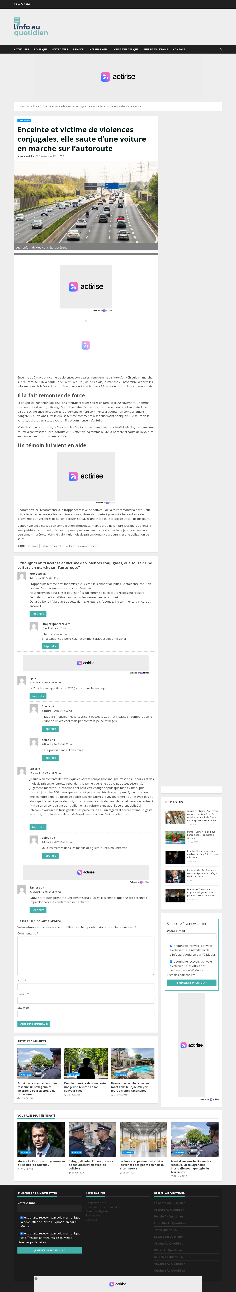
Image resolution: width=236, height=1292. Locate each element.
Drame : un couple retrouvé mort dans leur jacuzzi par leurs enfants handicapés (132, 1063)
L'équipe (91, 1219)
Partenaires (93, 1215)
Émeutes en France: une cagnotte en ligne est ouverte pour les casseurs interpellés (201, 892)
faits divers (33, 545)
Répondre (38, 614)
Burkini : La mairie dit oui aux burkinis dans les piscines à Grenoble (201, 834)
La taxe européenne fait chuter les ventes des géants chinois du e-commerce (143, 1139)
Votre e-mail (176, 931)
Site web (23, 1008)
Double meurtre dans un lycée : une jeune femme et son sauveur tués (86, 1063)
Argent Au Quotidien (168, 1243)
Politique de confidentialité (103, 1207)
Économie (128, 1152)
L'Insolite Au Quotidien (170, 1223)
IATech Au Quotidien (168, 1257)
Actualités (21, 49)
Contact (179, 49)
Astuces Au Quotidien (169, 1210)
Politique (40, 49)
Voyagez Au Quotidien (169, 1264)
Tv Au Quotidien (165, 1230)
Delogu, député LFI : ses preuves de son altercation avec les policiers (92, 1139)
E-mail (23, 994)
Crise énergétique (126, 49)
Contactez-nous (96, 1203)
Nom (21, 980)
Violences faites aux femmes (81, 545)
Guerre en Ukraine (155, 49)
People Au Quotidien (168, 1216)
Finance (78, 49)
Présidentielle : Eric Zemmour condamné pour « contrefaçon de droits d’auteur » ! (202, 873)
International (99, 49)
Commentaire (27, 933)
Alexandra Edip (25, 156)
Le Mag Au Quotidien (168, 1237)
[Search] (221, 49)
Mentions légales (97, 1211)
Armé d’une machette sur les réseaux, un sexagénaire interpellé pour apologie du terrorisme (39, 1063)
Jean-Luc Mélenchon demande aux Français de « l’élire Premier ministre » (202, 854)
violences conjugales (52, 545)
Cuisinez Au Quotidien (169, 1270)
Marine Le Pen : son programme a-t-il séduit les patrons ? (41, 1139)
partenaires (187, 975)
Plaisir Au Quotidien (168, 1250)
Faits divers (60, 49)
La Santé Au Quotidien (169, 1203)
